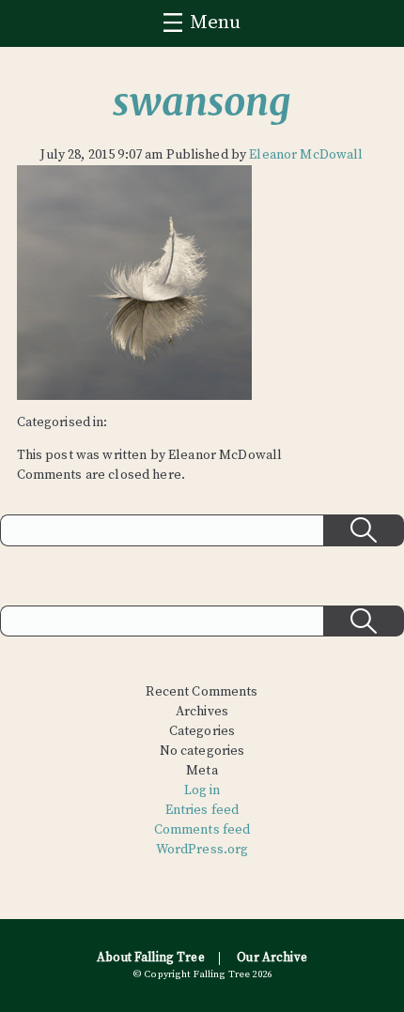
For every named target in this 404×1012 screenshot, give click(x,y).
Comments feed (202, 829)
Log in (202, 790)
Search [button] (363, 530)
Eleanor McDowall (306, 154)
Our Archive (272, 957)
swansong (201, 102)
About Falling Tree (151, 957)
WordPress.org (202, 849)
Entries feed (202, 810)
